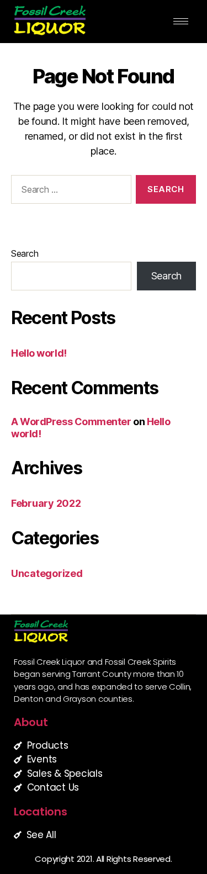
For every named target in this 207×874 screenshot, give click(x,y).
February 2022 (46, 503)
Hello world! (39, 353)
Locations (40, 811)
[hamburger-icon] (180, 21)
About (31, 722)
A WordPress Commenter (71, 421)
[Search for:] (69, 191)
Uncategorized (47, 573)
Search (24, 253)
